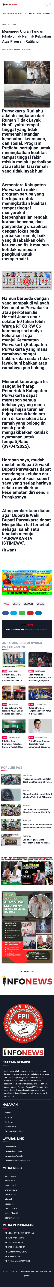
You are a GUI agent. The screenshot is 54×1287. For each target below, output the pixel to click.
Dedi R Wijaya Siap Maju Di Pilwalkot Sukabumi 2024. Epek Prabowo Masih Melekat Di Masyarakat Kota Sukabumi (38, 811)
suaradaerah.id (11, 1208)
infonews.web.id (12, 1218)
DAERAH (29, 604)
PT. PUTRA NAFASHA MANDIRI (17, 1261)
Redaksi (8, 1112)
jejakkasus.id (10, 1204)
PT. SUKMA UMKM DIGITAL (16, 1252)
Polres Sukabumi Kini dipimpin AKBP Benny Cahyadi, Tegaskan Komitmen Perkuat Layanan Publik (12, 711)
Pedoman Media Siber (14, 1131)
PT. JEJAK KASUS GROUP (15, 1238)
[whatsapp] (22, 613)
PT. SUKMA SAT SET (13, 1256)
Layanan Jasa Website (14, 1156)
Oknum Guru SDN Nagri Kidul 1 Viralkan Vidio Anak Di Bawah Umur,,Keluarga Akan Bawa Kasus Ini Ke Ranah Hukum (37, 796)
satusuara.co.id (11, 1194)
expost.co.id (10, 1180)
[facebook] (5, 613)
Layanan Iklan (10, 1146)
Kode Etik (9, 1117)
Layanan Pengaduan (13, 1151)
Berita (17, 604)
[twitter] (13, 613)
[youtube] (25, 1281)
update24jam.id (11, 1213)
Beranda (5, 24)
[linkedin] (38, 613)
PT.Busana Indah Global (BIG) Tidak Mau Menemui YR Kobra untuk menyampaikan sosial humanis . (37, 780)
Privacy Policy (10, 1126)
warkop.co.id (10, 1185)
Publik (14, 24)
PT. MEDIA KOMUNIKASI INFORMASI (19, 1233)
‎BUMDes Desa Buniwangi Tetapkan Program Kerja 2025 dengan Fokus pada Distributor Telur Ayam (13, 744)
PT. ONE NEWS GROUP (14, 1242)
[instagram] (21, 1281)
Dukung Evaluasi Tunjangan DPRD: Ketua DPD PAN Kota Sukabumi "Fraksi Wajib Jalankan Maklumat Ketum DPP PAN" (39, 711)
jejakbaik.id (9, 1199)
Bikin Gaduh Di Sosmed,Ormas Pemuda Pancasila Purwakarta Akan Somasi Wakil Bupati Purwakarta (37, 826)
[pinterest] (30, 613)
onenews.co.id (11, 1190)
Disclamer (9, 1122)
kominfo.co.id (10, 1176)
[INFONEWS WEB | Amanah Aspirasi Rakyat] (10, 5)
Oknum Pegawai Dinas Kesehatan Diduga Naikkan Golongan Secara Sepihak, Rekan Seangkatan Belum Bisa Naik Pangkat (37, 841)
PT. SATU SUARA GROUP (15, 1247)
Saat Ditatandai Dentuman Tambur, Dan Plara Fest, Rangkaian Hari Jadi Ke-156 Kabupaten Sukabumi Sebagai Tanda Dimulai (39, 678)
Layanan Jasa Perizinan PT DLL (17, 1160)
